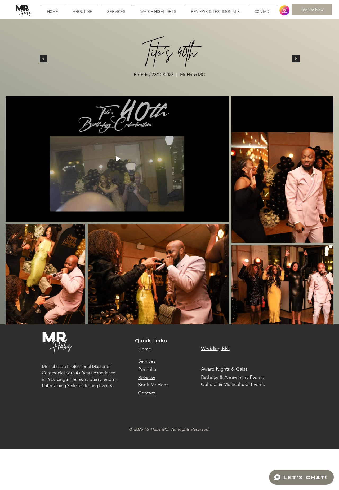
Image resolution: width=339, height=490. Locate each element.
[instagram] (284, 10)
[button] (158, 9)
